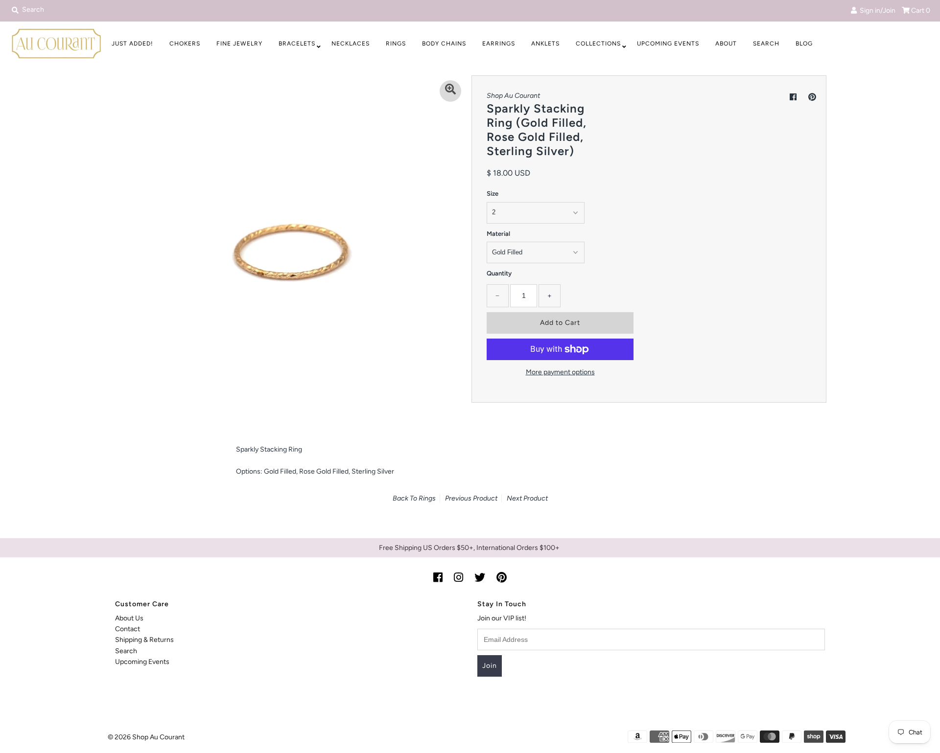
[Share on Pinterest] (812, 97)
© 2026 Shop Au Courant (146, 737)
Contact (127, 629)
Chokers (184, 43)
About (726, 43)
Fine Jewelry (239, 43)
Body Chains (444, 43)
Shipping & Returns (144, 640)
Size (492, 193)
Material (498, 233)
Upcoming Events (668, 43)
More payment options (560, 372)
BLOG (804, 43)
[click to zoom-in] (450, 91)
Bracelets (297, 43)
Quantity (499, 273)
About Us (129, 618)
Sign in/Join (876, 10)
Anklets (545, 43)
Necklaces (350, 43)
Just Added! (132, 43)
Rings (396, 43)
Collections (598, 43)
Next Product (527, 498)
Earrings (498, 43)
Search (766, 43)
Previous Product (471, 498)
